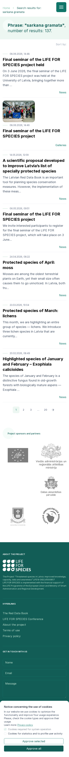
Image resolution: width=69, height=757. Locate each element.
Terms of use (11, 630)
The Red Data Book (15, 613)
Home (6, 8)
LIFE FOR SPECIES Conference (23, 619)
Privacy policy (25, 724)
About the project (14, 624)
